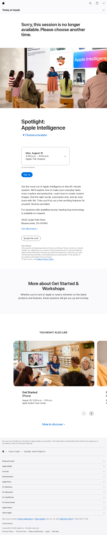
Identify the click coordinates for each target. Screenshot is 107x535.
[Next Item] (91, 413)
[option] (44, 156)
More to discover (52, 424)
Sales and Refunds (36, 531)
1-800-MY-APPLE (66, 519)
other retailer (40, 519)
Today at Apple (11, 10)
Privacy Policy (7, 531)
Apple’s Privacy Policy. (45, 259)
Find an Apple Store (25, 519)
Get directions (28, 228)
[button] (90, 3)
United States (7, 524)
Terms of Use (21, 531)
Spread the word (31, 238)
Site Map (55, 531)
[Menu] (103, 3)
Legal (47, 531)
